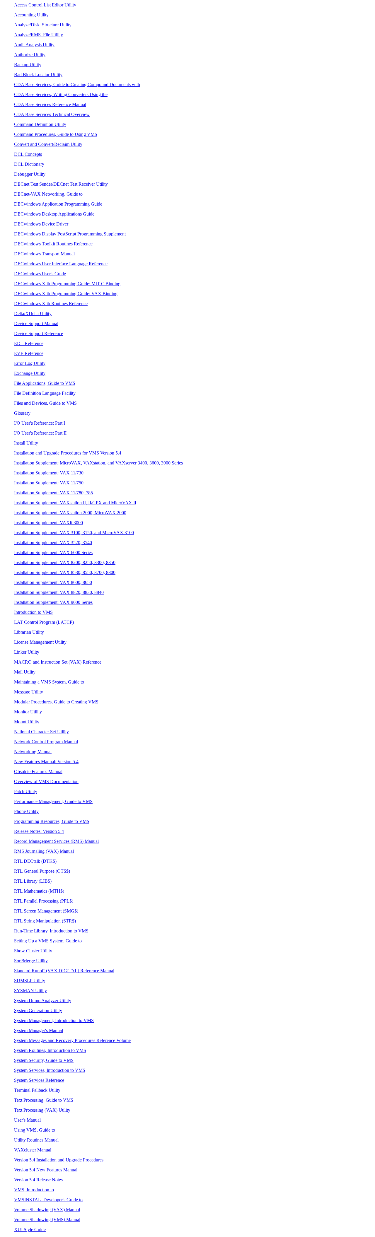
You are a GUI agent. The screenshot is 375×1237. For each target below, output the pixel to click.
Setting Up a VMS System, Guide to (48, 940)
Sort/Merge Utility (31, 960)
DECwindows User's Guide (40, 273)
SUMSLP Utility (29, 980)
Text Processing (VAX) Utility (42, 1110)
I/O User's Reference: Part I (39, 423)
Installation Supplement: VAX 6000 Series (53, 552)
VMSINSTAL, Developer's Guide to (48, 1199)
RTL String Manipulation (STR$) (45, 920)
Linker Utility (26, 652)
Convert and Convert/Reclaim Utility (48, 144)
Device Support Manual (36, 323)
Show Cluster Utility (33, 950)
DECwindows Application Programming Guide (58, 203)
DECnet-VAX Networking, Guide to (48, 194)
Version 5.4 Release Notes (38, 1179)
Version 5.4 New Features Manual (45, 1169)
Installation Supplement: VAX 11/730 (48, 472)
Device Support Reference (38, 333)
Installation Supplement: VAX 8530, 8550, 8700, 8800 (64, 572)
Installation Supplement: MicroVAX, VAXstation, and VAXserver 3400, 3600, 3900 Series (98, 462)
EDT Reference (28, 343)
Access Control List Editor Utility (45, 4)
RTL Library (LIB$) (33, 881)
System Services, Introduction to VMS (49, 1070)
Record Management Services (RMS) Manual (56, 841)
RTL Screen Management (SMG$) (46, 910)
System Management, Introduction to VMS (54, 1020)
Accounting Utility (31, 14)
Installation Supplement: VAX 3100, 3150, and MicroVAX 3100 (74, 532)
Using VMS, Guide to (34, 1129)
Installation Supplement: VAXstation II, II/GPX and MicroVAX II (75, 502)
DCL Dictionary (29, 164)
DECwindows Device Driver (41, 223)
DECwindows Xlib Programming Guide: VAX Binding (65, 293)
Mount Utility (26, 721)
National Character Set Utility (41, 731)
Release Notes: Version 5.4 (39, 831)
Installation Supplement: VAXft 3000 (48, 522)
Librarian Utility (29, 632)
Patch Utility (25, 791)
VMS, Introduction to (34, 1189)
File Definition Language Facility (45, 393)
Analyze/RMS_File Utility (38, 34)
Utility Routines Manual (36, 1139)
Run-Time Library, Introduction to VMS (51, 930)
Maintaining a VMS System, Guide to (49, 681)
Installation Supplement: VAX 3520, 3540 (53, 542)
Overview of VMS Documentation (46, 781)
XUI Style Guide (30, 1229)
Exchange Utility (29, 373)
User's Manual (27, 1120)
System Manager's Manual (38, 1030)
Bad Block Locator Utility (38, 74)
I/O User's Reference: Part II (40, 432)
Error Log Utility (29, 363)
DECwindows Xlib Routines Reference (51, 303)
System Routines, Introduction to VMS (50, 1050)
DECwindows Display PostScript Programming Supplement (70, 233)
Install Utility (26, 442)
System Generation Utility (38, 1010)
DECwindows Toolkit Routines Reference (53, 243)
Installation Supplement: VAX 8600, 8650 (53, 582)
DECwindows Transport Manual (44, 253)
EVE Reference (28, 353)
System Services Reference (39, 1080)
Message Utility (28, 691)
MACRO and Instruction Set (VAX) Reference (57, 661)
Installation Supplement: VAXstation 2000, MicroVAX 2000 (70, 512)
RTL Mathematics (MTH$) (39, 891)
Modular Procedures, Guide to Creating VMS (56, 701)
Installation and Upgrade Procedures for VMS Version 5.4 (67, 452)
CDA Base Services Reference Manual (50, 104)
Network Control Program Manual (46, 741)
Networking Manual (33, 751)
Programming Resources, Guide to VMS (51, 821)
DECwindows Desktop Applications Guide (54, 213)
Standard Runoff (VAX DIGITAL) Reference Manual (64, 970)
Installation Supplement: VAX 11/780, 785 (53, 492)
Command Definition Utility (40, 124)
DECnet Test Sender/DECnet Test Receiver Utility (61, 184)
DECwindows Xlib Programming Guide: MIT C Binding (67, 283)
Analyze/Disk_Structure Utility (42, 24)
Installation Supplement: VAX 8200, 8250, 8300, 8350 (64, 562)
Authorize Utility (29, 54)
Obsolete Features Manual (38, 771)
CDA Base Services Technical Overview (52, 114)
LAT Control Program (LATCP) (44, 622)
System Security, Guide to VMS (44, 1060)
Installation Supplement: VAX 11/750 (48, 482)
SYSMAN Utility (30, 990)
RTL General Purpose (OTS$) (42, 871)
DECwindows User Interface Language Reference (61, 263)
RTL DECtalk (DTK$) (35, 861)
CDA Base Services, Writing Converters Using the (61, 94)
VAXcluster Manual (32, 1149)
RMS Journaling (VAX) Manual (44, 851)
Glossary (22, 413)
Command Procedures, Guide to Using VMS (55, 134)
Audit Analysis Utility (34, 44)
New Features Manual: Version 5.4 (46, 761)
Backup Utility (27, 64)
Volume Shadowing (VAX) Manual (47, 1209)
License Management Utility (40, 642)
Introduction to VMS (33, 612)
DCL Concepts (28, 154)
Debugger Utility (29, 174)
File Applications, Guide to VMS (44, 383)
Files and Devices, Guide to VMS (45, 403)
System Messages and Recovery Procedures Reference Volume (72, 1040)
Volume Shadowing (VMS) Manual (47, 1219)
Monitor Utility (28, 711)
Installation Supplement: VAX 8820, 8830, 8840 (59, 592)
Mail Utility (24, 671)
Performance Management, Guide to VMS (53, 801)
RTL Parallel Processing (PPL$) (43, 900)
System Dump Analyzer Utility (42, 1000)
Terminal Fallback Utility (37, 1090)
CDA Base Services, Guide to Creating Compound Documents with (77, 84)
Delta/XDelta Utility (33, 313)
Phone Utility (26, 811)
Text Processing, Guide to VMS (43, 1100)
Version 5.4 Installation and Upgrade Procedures (58, 1159)
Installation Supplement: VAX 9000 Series (53, 602)
